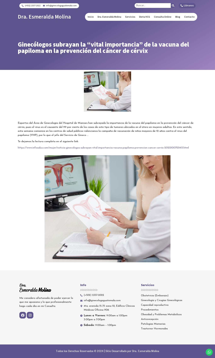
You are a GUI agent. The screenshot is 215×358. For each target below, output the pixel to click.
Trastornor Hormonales (154, 328)
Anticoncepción (149, 319)
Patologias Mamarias (153, 324)
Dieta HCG (144, 17)
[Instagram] (30, 315)
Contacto (189, 17)
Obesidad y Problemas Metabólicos (161, 314)
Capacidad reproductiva (154, 305)
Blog (177, 17)
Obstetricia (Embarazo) (155, 295)
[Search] (173, 5)
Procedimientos (149, 310)
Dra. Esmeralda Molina (44, 17)
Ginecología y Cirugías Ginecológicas (161, 300)
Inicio (91, 17)
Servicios (130, 17)
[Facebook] (22, 315)
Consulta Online (162, 17)
